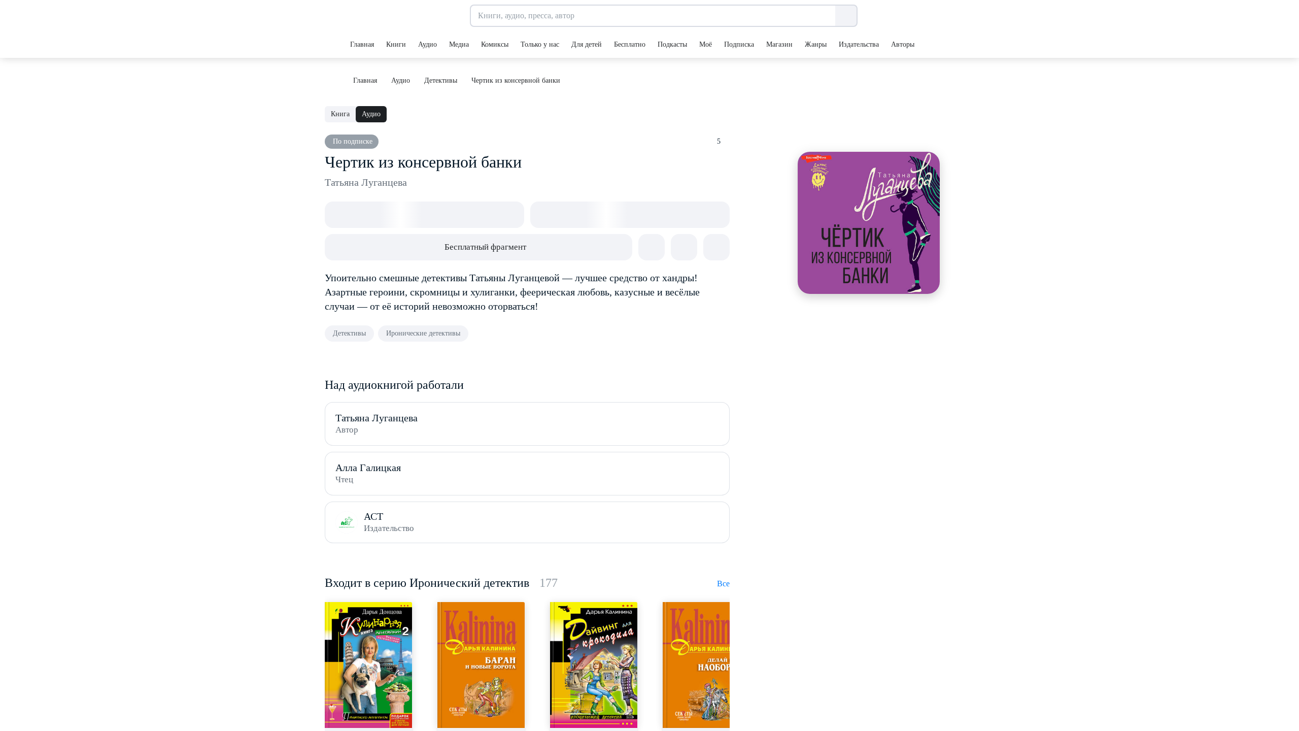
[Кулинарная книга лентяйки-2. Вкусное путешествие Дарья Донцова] (368, 665)
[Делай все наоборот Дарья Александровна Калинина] (706, 665)
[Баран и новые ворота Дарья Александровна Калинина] (481, 665)
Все (723, 583)
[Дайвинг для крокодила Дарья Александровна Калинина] (593, 665)
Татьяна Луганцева (366, 182)
